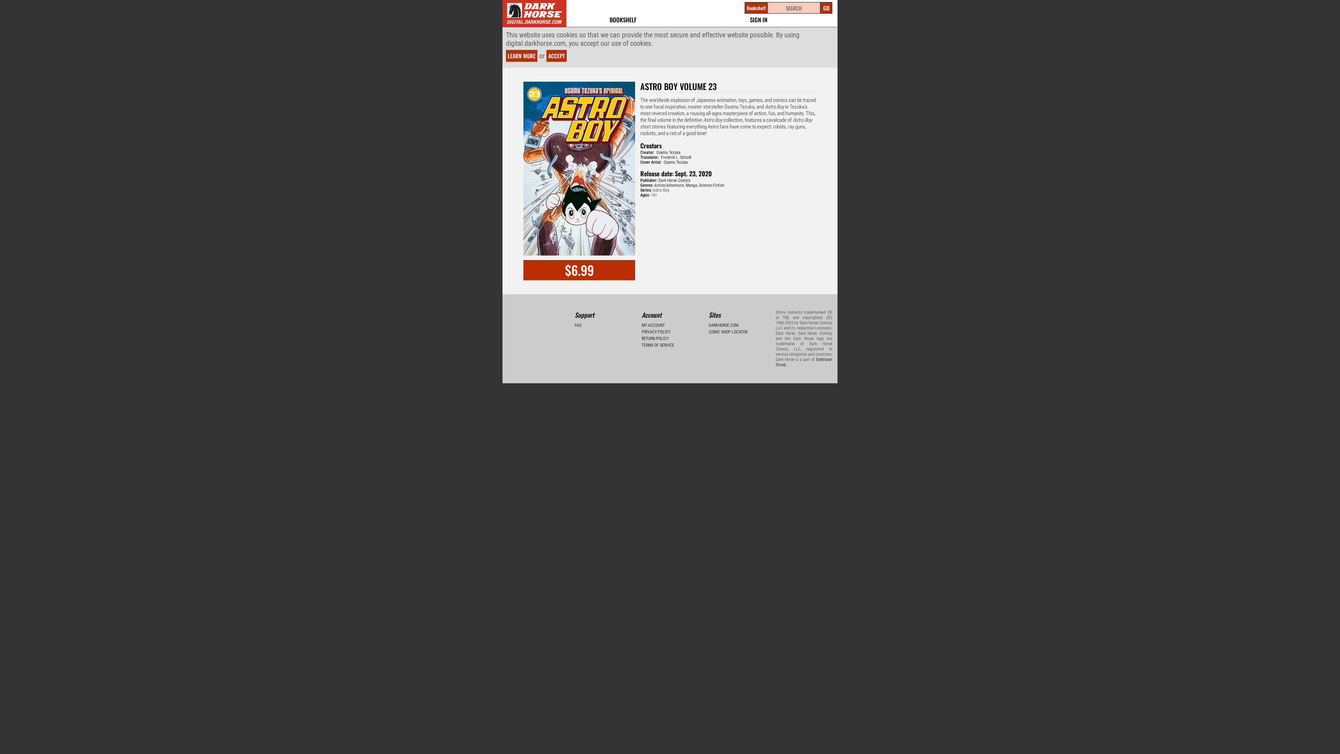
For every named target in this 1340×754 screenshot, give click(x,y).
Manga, (692, 185)
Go (826, 8)
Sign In (758, 19)
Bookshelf (623, 19)
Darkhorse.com (723, 325)
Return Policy (655, 338)
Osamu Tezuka (668, 152)
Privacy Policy (656, 332)
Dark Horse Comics (674, 180)
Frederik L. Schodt (676, 157)
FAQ (578, 325)
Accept (556, 56)
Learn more (522, 56)
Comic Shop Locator (728, 332)
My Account (653, 325)
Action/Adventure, (669, 185)
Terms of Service (658, 345)
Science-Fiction (711, 185)
